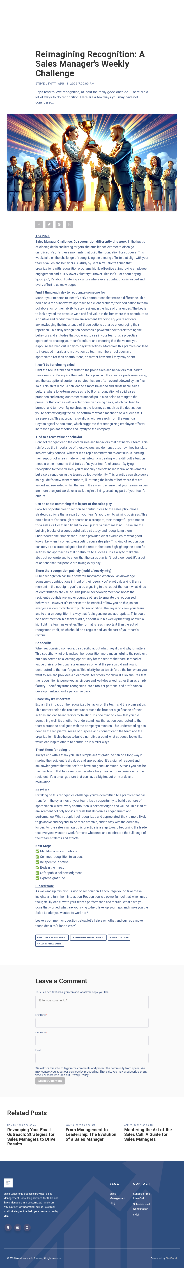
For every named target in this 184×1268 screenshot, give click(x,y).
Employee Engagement (52, 937)
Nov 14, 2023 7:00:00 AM (80, 1125)
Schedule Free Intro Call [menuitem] (141, 1196)
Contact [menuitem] (142, 1183)
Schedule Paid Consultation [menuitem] (141, 1206)
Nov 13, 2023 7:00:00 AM (22, 1125)
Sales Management (50, 943)
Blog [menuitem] (114, 1183)
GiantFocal (171, 1258)
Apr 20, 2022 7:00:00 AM (138, 1125)
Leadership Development (88, 937)
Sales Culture (119, 937)
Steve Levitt (45, 83)
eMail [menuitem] (136, 1214)
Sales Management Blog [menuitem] (117, 1198)
